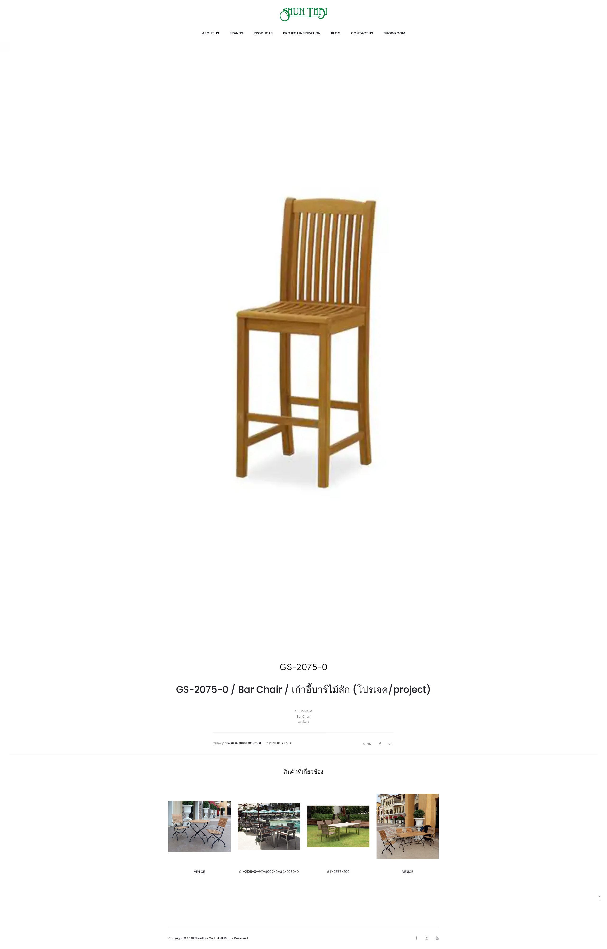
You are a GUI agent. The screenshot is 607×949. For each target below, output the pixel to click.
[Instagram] (426, 938)
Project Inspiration (302, 33)
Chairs (229, 743)
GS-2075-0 (284, 743)
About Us (210, 33)
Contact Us (362, 33)
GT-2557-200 (338, 871)
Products (263, 33)
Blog (335, 33)
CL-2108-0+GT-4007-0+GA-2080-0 (269, 871)
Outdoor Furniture (248, 743)
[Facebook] (416, 938)
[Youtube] (437, 938)
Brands (236, 33)
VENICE (199, 871)
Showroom (394, 33)
